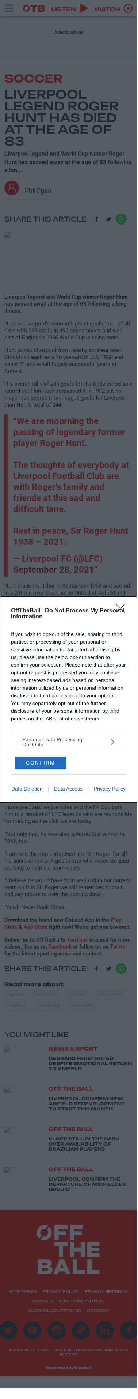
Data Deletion (27, 789)
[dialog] (68, 700)
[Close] (123, 611)
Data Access (68, 789)
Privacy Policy (110, 789)
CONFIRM (40, 763)
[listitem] (68, 742)
